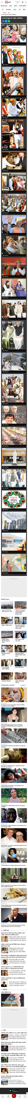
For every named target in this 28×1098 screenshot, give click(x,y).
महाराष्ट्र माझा (4, 6)
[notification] (25, 2)
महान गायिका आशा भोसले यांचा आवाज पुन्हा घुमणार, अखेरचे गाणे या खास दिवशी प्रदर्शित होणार (13, 1065)
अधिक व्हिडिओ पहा (6, 992)
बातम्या (4, 12)
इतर (9, 12)
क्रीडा (24, 9)
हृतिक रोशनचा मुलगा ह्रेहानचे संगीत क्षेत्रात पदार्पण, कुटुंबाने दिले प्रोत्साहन (13, 1043)
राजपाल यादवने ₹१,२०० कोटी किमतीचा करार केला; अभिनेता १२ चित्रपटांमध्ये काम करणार (12, 967)
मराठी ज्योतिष (22, 6)
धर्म (19, 9)
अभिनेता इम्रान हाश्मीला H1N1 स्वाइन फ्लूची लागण (14, 1033)
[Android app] (14, 1090)
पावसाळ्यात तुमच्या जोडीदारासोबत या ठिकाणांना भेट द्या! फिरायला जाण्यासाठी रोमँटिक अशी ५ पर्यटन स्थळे (14, 1054)
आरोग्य (15, 6)
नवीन (4, 1030)
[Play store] (22, 2)
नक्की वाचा (6, 930)
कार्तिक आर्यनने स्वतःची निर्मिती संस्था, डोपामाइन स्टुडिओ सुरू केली (13, 945)
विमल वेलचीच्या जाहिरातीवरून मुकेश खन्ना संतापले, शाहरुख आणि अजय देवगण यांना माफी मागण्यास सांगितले (14, 956)
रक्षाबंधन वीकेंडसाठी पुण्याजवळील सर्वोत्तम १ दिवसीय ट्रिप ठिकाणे (12, 1077)
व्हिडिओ (5, 989)
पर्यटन (14, 9)
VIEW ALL (7, 605)
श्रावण (10, 6)
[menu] (2, 2)
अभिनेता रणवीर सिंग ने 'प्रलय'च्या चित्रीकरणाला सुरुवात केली (13, 979)
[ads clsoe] (27, 1093)
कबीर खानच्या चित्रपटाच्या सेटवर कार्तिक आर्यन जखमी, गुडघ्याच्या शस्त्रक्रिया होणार (13, 934)
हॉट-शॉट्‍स (8, 9)
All (3, 9)
